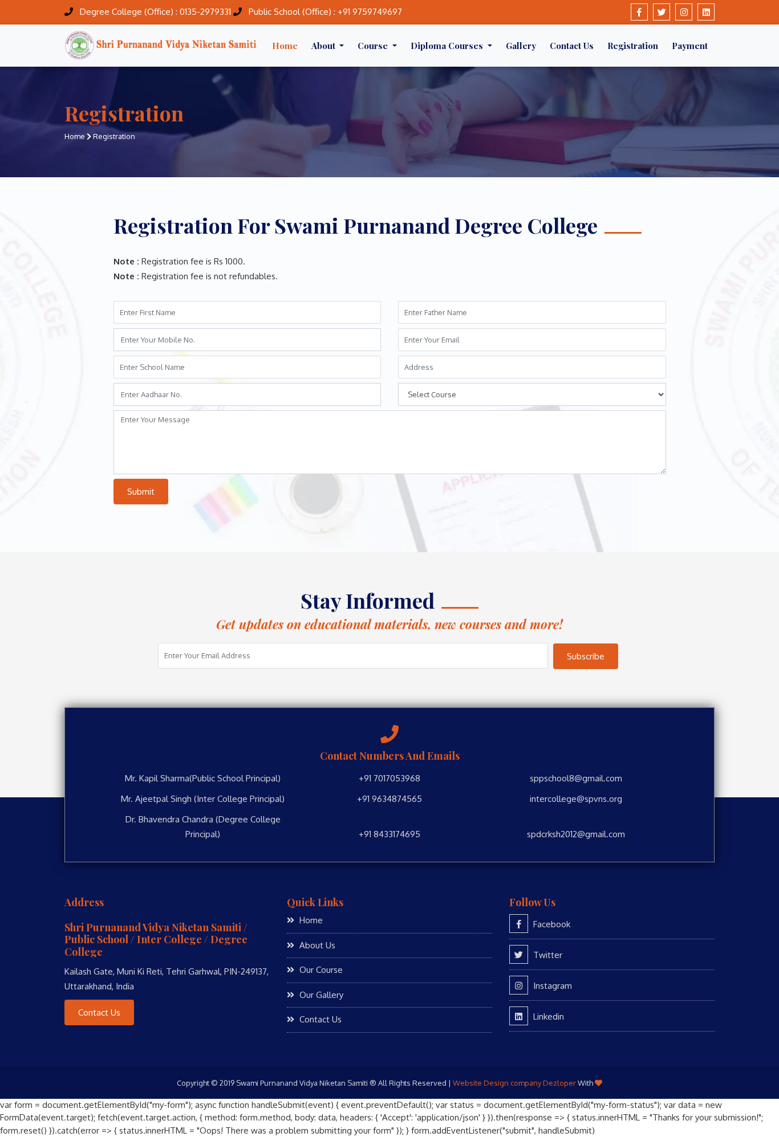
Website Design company (497, 1082)
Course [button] (374, 45)
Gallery (521, 45)
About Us (316, 945)
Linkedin (547, 1016)
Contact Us (572, 45)
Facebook (550, 924)
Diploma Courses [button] (448, 45)
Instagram (551, 985)
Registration (632, 45)
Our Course (320, 969)
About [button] (324, 45)
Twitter (546, 954)
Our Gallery (320, 994)
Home (285, 45)
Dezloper (559, 1082)
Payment (690, 45)
